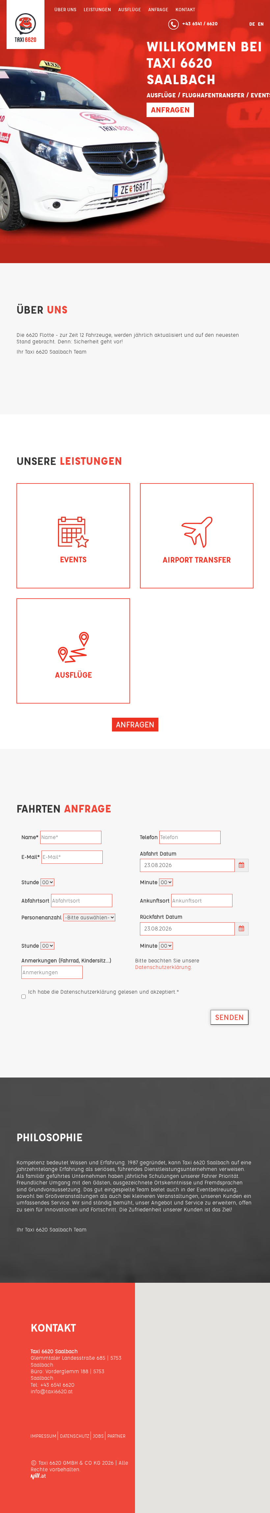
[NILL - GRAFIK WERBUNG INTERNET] (38, 1478)
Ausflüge (129, 9)
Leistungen (97, 9)
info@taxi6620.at (52, 1391)
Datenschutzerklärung (163, 967)
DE (252, 24)
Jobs (98, 1436)
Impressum (43, 1436)
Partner (116, 1436)
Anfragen (170, 110)
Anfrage (158, 9)
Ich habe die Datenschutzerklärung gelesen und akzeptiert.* (103, 992)
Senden (229, 1017)
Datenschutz (74, 1436)
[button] (202, 1394)
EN (261, 24)
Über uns (65, 9)
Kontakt (185, 9)
